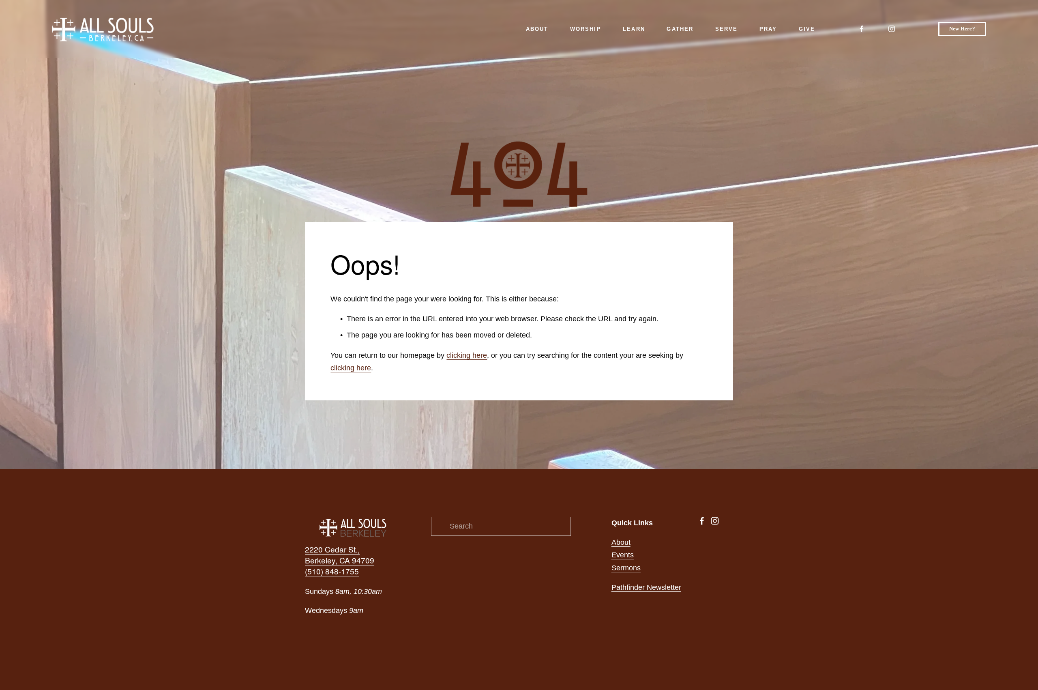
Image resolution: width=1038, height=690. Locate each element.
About (621, 542)
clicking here (466, 355)
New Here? (962, 29)
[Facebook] (862, 29)
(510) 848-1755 (332, 571)
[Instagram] (892, 29)
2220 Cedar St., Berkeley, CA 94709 (339, 554)
